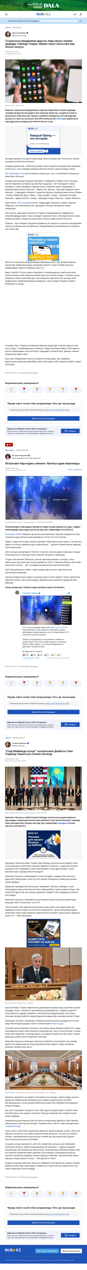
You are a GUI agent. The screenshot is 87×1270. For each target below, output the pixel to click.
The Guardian (23, 203)
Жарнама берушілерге (71, 1251)
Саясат (8, 27)
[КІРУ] (81, 14)
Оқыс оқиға (9, 450)
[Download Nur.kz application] (43, 5)
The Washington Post (15, 173)
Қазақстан (17, 27)
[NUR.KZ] (43, 14)
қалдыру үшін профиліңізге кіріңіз (57, 410)
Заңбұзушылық (22, 450)
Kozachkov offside (13, 534)
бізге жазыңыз (32, 373)
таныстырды (57, 1023)
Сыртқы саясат (19, 738)
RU (75, 14)
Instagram (72, 431)
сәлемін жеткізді (12, 1126)
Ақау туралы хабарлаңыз (47, 1251)
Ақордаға (62, 823)
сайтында (61, 119)
